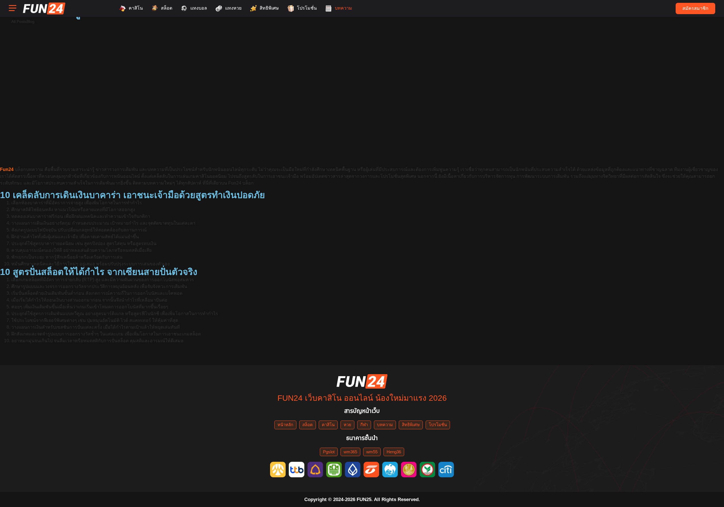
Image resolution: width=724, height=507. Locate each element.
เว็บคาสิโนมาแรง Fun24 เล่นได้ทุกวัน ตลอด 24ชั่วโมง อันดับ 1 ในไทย (420, 92)
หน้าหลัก (285, 424)
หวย (347, 424)
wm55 (372, 451)
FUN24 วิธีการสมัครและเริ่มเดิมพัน (345, 150)
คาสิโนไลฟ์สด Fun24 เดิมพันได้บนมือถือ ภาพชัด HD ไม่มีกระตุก (603, 92)
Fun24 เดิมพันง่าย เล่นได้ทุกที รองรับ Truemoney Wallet (151, 73)
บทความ (385, 424)
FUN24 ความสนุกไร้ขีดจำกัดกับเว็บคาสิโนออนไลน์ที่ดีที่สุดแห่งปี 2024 (340, 112)
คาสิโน (328, 424)
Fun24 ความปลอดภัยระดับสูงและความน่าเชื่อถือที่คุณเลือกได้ (566, 131)
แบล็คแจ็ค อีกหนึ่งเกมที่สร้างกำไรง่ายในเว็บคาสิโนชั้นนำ (128, 112)
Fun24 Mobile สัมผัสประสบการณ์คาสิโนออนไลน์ (119, 150)
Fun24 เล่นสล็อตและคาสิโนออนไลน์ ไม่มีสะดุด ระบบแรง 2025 (73, 54)
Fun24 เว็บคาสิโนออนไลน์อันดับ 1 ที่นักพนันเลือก (379, 131)
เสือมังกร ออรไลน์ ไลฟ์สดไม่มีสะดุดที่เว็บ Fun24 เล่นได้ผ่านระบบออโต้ (228, 54)
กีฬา (364, 424)
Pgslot (329, 451)
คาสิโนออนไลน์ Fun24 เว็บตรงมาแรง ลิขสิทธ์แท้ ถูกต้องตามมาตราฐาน (254, 92)
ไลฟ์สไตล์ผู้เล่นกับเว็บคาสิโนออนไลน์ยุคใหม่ (201, 35)
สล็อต (307, 424)
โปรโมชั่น (438, 424)
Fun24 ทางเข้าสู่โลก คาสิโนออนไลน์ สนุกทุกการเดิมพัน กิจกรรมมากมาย (453, 73)
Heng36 (394, 451)
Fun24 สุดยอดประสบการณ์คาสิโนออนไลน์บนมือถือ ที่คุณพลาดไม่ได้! (160, 131)
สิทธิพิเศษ (411, 424)
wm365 (350, 451)
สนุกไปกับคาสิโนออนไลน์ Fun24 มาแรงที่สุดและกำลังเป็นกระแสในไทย (85, 92)
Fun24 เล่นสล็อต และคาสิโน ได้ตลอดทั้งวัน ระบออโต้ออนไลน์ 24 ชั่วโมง (394, 54)
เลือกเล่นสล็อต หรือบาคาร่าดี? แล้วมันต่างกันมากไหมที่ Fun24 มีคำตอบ (517, 35)
